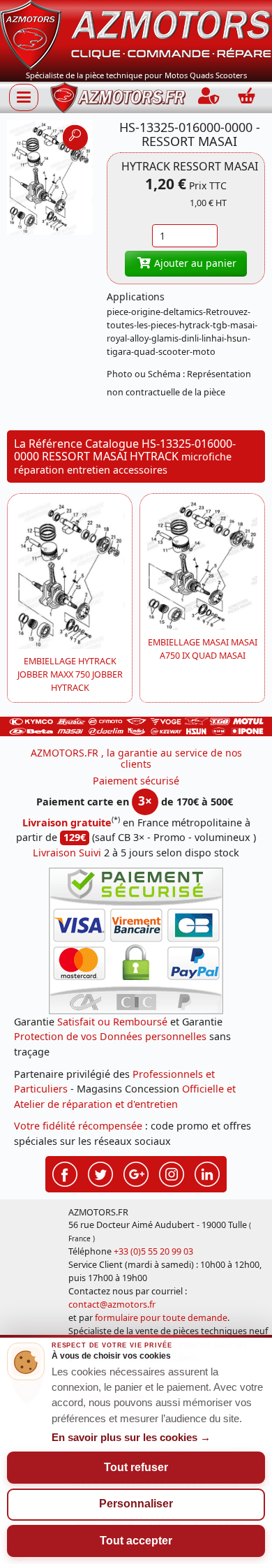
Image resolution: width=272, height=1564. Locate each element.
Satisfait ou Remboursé (112, 1021)
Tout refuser (136, 1467)
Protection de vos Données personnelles (110, 1036)
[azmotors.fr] (118, 97)
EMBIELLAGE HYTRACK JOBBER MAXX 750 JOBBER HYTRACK (70, 674)
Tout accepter (136, 1541)
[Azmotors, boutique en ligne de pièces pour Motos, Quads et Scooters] (136, 34)
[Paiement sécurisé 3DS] (136, 941)
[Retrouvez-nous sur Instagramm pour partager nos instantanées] (171, 1172)
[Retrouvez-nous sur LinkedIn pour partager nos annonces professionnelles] (207, 1172)
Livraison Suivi (67, 852)
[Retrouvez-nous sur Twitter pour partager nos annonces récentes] (100, 1172)
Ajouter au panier (193, 263)
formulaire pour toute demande (161, 1318)
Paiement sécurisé (136, 780)
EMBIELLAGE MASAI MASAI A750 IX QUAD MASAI (202, 649)
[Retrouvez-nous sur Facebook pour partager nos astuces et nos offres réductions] (64, 1172)
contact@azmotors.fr (112, 1304)
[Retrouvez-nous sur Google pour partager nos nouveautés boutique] (136, 1172)
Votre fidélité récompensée (78, 1125)
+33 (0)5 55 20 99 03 (153, 1251)
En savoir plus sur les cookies (131, 1437)
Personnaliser (136, 1504)
